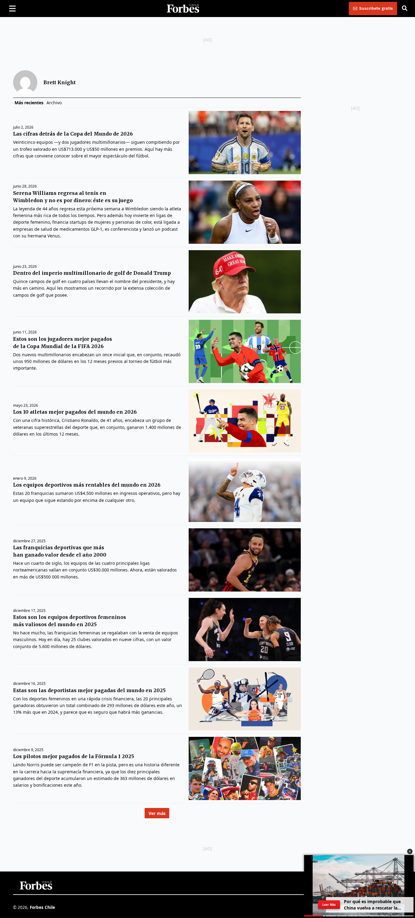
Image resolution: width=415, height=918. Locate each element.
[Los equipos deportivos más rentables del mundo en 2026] (245, 490)
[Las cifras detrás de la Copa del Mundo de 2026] (245, 142)
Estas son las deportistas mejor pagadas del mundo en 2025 (89, 690)
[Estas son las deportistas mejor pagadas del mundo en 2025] (245, 699)
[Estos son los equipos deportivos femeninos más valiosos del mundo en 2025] (245, 629)
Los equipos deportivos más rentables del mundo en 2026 (86, 485)
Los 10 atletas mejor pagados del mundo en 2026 (75, 412)
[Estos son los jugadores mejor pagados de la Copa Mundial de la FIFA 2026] (245, 351)
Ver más (157, 813)
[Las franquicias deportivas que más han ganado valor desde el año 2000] (245, 560)
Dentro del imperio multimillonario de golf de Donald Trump (92, 273)
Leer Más (329, 904)
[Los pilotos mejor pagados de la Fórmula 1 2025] (245, 768)
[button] (410, 851)
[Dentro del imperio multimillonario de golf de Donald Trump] (245, 281)
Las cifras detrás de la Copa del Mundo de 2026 (73, 134)
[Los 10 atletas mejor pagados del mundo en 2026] (245, 421)
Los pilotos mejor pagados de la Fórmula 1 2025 (73, 756)
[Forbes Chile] (183, 8)
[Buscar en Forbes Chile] (404, 8)
